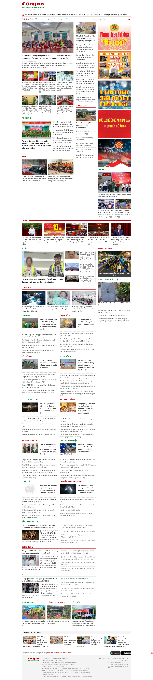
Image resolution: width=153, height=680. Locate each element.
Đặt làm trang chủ (31, 653)
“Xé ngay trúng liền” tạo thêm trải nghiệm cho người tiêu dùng (86, 322)
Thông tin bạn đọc (56, 602)
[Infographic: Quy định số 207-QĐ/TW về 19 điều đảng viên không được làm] (54, 229)
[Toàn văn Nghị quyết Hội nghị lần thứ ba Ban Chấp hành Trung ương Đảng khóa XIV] (98, 229)
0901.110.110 (67, 653)
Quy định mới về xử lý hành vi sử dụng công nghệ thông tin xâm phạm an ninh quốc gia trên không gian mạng (47, 86)
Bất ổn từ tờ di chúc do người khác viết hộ (114, 303)
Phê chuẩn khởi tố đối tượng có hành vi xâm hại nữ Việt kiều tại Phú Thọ (85, 73)
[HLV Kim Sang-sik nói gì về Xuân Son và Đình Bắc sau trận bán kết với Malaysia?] (106, 204)
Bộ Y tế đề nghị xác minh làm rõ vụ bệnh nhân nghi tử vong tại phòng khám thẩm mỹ (85, 65)
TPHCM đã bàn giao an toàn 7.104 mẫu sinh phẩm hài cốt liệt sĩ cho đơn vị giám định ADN (65, 109)
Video (125, 14)
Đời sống (74, 14)
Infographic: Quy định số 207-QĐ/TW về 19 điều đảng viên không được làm (54, 240)
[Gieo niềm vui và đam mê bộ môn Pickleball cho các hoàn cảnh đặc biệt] (123, 204)
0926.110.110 (58, 653)
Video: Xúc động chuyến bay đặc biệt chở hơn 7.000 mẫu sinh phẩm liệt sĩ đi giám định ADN (34, 179)
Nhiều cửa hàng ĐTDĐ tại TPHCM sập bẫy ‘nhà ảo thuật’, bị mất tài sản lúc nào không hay (48, 324)
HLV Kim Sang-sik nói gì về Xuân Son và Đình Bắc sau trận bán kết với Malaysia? (105, 214)
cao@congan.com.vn (121, 664)
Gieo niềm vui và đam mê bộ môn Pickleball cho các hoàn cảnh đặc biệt (123, 214)
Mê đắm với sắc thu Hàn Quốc (70, 510)
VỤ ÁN (23, 61)
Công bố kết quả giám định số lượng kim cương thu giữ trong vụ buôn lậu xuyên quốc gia (65, 86)
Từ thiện (107, 14)
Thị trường (66, 14)
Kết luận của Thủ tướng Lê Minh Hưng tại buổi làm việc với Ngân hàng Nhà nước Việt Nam (86, 365)
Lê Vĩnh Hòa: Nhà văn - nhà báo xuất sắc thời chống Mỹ (78, 531)
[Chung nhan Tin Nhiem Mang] (118, 666)
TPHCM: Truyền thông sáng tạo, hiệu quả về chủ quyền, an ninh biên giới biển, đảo (63, 148)
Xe (121, 14)
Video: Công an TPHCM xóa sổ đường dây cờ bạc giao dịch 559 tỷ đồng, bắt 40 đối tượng (60, 179)
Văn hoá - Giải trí (30, 521)
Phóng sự (80, 106)
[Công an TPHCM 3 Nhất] (114, 36)
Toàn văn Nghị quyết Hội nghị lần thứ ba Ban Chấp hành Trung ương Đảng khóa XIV (98, 240)
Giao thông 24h (43, 14)
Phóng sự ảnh (105, 248)
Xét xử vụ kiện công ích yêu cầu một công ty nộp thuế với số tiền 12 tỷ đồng (87, 280)
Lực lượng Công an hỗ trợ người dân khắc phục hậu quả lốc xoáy (33, 622)
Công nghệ (115, 14)
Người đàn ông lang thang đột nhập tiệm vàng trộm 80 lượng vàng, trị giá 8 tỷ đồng (87, 256)
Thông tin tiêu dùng (32, 632)
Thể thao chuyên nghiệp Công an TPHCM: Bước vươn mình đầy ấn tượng (114, 195)
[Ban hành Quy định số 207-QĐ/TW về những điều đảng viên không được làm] (76, 229)
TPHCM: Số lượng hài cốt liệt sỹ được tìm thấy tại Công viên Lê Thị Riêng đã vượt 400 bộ (63, 124)
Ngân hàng (65, 356)
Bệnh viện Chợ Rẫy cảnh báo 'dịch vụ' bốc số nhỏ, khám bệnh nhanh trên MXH (83, 309)
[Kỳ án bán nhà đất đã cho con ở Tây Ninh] (58, 612)
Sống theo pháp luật (109, 280)
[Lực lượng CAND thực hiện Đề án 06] (114, 123)
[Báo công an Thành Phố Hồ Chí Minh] (33, 5)
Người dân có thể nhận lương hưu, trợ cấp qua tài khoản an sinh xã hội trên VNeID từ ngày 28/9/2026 (30, 86)
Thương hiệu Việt (69, 441)
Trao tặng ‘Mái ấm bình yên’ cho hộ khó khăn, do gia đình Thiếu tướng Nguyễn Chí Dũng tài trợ (83, 623)
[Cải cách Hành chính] (114, 153)
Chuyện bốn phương (70, 481)
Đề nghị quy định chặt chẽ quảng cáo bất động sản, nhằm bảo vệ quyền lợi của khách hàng (86, 408)
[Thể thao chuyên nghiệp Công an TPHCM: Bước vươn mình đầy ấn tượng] (114, 182)
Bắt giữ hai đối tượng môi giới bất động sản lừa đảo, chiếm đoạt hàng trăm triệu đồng (85, 81)
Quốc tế (89, 14)
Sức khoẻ (27, 288)
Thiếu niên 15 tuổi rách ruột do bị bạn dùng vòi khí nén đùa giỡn (58, 308)
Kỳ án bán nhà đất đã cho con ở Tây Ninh (58, 622)
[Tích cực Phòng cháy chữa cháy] (114, 65)
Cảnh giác (27, 315)
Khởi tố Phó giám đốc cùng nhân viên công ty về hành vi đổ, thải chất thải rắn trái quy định (48, 449)
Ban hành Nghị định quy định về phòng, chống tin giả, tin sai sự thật (85, 57)
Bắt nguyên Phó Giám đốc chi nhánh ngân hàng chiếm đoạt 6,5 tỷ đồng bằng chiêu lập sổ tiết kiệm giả (30, 110)
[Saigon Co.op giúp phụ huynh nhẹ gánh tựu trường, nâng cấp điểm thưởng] (83, 640)
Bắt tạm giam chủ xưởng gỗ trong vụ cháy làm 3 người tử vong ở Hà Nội (46, 109)
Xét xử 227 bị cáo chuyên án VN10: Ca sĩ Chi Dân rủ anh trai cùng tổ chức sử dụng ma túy (87, 268)
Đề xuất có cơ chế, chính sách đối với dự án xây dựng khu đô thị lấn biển (63, 132)
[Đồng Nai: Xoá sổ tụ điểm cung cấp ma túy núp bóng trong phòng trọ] (86, 28)
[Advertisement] (90, 7)
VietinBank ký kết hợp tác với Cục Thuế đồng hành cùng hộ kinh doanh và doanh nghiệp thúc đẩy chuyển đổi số (77, 394)
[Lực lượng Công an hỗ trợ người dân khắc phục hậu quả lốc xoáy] (33, 612)
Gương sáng (98, 14)
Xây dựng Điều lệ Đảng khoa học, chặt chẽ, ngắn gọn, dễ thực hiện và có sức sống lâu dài (32, 241)
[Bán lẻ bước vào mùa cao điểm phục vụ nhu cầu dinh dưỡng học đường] (56, 640)
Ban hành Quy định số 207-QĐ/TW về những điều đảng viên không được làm (75, 240)
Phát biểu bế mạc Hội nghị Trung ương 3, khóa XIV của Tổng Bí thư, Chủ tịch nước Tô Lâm (120, 241)
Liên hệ (43, 653)
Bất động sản (67, 400)
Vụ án (35, 14)
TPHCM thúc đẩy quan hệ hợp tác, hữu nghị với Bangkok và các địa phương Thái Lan (62, 140)
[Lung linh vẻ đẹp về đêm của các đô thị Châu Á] (114, 261)
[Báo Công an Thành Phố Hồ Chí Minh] (23, 14)
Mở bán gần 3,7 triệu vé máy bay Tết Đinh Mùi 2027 (39, 434)
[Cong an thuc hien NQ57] (114, 94)
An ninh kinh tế (55, 14)
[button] (93, 19)
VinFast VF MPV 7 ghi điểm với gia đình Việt (74, 578)
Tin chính (28, 14)
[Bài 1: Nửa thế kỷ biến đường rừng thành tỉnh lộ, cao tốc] (86, 114)
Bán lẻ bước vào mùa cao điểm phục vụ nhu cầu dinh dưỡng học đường (70, 640)
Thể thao (82, 14)
